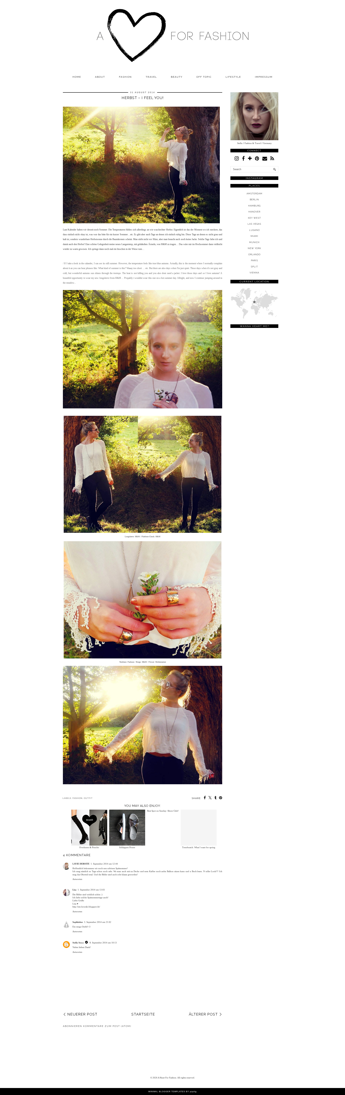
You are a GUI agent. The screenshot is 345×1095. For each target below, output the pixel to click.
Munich (254, 242)
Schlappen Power (125, 847)
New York (254, 248)
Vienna (254, 272)
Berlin (254, 199)
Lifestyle (233, 76)
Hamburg (254, 206)
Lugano (254, 230)
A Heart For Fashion (167, 1077)
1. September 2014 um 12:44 (104, 864)
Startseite (143, 1014)
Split (254, 266)
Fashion (125, 76)
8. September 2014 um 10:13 (103, 942)
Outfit (88, 798)
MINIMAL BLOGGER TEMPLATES (166, 1091)
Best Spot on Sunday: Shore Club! (163, 847)
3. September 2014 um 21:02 (97, 922)
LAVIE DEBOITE (80, 864)
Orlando (254, 254)
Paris (254, 260)
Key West (254, 218)
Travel (151, 76)
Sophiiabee (77, 922)
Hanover (254, 211)
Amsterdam (254, 193)
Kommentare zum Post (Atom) (107, 1026)
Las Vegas (254, 224)
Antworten (77, 879)
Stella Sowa (78, 942)
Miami (254, 236)
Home (76, 76)
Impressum (264, 76)
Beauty (176, 76)
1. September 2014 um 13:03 (91, 890)
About (100, 76)
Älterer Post (203, 1014)
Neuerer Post (82, 1014)
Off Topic (204, 76)
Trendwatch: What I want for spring (200, 847)
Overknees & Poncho (87, 847)
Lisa (74, 890)
